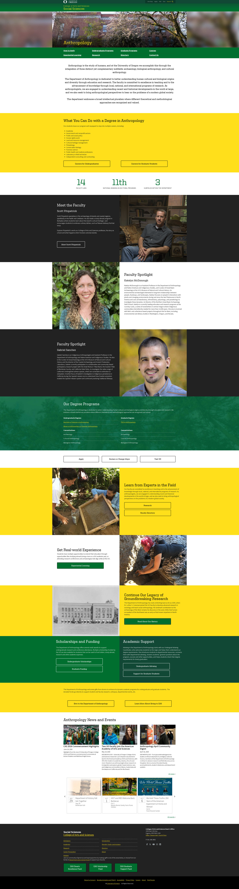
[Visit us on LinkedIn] (160, 845)
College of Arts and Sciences (78, 835)
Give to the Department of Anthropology (91, 703)
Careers (138, 880)
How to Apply (69, 50)
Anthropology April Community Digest (155, 747)
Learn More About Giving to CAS (148, 703)
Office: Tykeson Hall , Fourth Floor (156, 835)
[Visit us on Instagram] (157, 845)
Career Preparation (69, 852)
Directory (125, 55)
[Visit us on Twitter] (150, 845)
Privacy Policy (130, 880)
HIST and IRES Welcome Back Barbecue (119, 795)
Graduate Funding (79, 669)
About (104, 852)
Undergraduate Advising (146, 666)
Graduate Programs (129, 50)
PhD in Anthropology (128, 422)
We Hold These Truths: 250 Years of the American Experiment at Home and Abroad (155, 795)
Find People (151, 880)
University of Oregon (113, 884)
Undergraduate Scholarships (79, 661)
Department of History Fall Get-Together (84, 795)
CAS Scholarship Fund (100, 867)
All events (171, 817)
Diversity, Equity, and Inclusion (111, 844)
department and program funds (79, 860)
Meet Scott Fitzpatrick (71, 244)
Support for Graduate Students (146, 674)
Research (96, 55)
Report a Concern (90, 880)
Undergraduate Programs (102, 50)
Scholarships (106, 841)
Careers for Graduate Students (144, 164)
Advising (66, 856)
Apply (155, 2)
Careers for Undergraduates (87, 164)
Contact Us (154, 55)
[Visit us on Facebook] (147, 845)
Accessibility (120, 880)
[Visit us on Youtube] (153, 845)
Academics (66, 844)
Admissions (66, 841)
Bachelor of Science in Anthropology (76, 422)
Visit (160, 2)
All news (171, 774)
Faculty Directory (147, 513)
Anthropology (77, 42)
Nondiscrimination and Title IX (106, 880)
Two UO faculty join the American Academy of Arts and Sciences (118, 747)
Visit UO (157, 459)
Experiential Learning (72, 55)
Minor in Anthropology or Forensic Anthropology (80, 426)
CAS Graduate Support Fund (126, 867)
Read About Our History (148, 621)
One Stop (150, 2)
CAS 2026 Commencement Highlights (81, 746)
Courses (152, 50)
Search (169, 2)
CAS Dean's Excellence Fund (75, 867)
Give (164, 2)
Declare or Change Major (119, 459)
